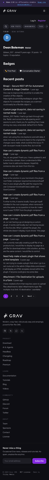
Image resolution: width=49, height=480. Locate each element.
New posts (15, 26)
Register (42, 20)
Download (7, 343)
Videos (6, 388)
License (6, 436)
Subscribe (39, 461)
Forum (5, 32)
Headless (7, 351)
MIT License (25, 472)
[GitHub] (5, 331)
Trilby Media (8, 474)
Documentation (9, 375)
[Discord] (16, 331)
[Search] (6, 26)
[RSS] (22, 331)
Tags (41, 26)
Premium (6, 364)
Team (5, 423)
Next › (31, 296)
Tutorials (6, 380)
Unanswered (29, 26)
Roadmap (7, 360)
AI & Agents (8, 347)
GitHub (6, 399)
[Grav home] (9, 11)
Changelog (7, 356)
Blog (5, 384)
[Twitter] (10, 331)
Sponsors (7, 428)
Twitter (5, 412)
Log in (33, 20)
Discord (6, 404)
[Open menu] (44, 10)
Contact (6, 432)
